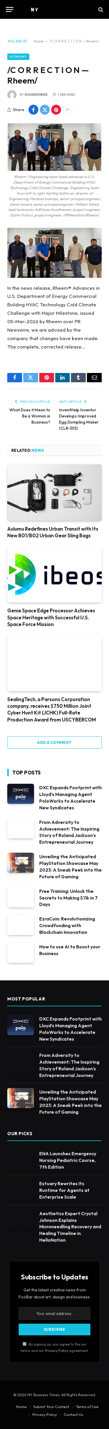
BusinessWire (36, 95)
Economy (18, 56)
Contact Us (73, 1414)
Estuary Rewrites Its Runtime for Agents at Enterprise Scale (64, 1190)
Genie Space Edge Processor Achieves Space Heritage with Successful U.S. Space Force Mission (51, 617)
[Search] (100, 9)
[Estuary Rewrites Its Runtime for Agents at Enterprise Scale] (20, 1190)
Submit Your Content (51, 1406)
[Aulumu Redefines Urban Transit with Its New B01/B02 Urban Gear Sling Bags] (54, 492)
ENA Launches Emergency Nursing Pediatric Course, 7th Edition (67, 1160)
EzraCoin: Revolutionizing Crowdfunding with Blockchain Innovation (67, 925)
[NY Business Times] (55, 9)
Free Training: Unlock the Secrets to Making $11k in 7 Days (68, 897)
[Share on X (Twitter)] (45, 110)
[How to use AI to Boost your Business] (20, 953)
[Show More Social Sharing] (67, 110)
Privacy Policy (56, 1350)
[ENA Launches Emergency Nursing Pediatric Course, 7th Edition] (20, 1160)
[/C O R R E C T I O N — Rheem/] (54, 147)
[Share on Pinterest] (56, 110)
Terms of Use (87, 1406)
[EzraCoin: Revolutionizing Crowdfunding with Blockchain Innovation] (20, 925)
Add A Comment (54, 742)
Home (38, 41)
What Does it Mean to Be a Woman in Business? (29, 416)
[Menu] (9, 9)
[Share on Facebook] (33, 110)
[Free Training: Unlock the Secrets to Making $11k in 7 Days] (20, 897)
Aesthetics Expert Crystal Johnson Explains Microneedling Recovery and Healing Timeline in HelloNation (70, 1227)
